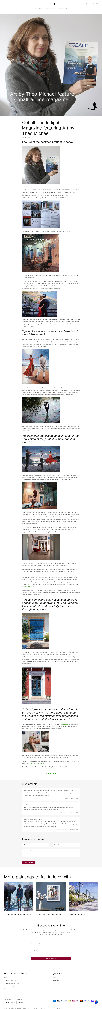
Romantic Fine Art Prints (17, 914)
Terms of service (57, 986)
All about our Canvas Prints (11, 983)
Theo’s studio (64, 724)
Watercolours (76, 914)
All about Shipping (9, 986)
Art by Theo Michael (12, 1008)
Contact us (55, 977)
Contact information (68, 1008)
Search (6, 977)
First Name (34, 950)
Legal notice (76, 1008)
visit (42, 757)
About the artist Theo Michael (12, 988)
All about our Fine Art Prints (11, 980)
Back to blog (52, 773)
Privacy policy (56, 980)
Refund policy (56, 983)
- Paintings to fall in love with (23, 1008)
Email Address (35, 943)
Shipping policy (58, 1008)
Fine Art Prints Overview (49, 914)
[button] (5, 4)
